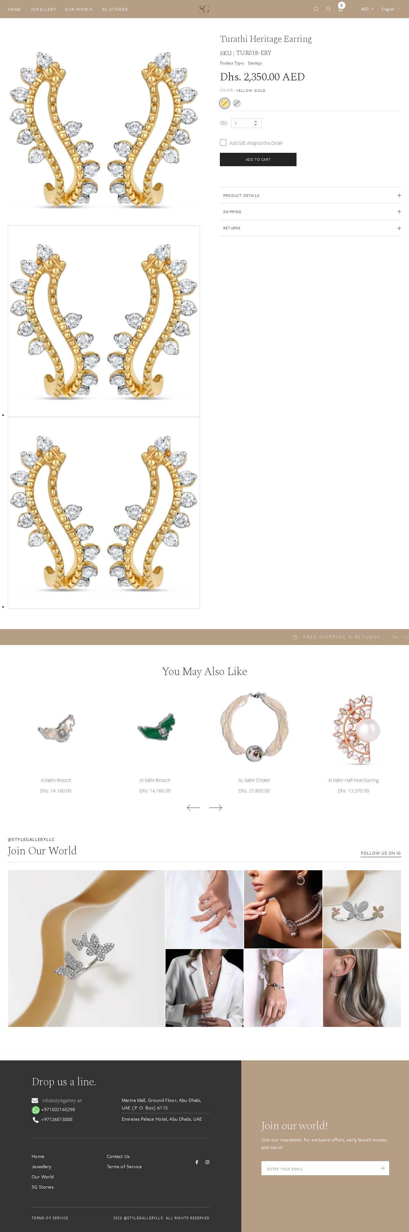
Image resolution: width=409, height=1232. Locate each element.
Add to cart (258, 159)
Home (14, 9)
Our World (79, 9)
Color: (243, 90)
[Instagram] (207, 1162)
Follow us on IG (381, 853)
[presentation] (193, 807)
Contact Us (118, 1156)
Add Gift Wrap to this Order (256, 143)
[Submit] (382, 1168)
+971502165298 (57, 1109)
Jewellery (43, 9)
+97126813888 (56, 1119)
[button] (86, 948)
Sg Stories (115, 9)
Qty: (224, 122)
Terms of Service (124, 1166)
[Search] (316, 9)
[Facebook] (197, 1162)
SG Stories (43, 1186)
